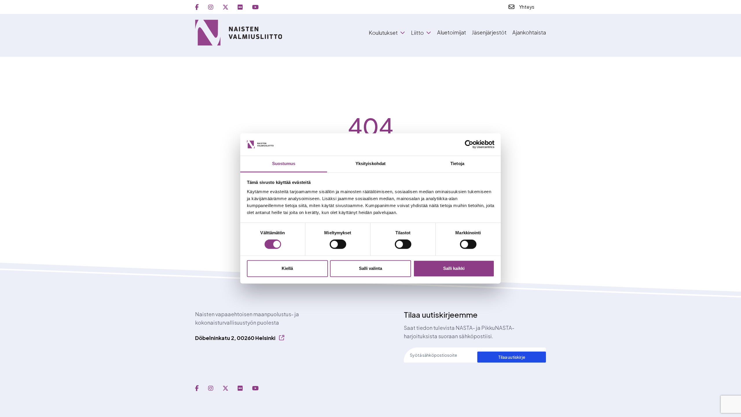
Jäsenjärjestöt (489, 32)
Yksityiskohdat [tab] (370, 163)
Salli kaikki (454, 268)
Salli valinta (370, 268)
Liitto (417, 33)
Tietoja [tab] (457, 163)
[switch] (338, 244)
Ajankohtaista (529, 32)
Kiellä (287, 268)
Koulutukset (383, 33)
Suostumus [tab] (284, 163)
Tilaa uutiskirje (511, 357)
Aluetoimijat (451, 32)
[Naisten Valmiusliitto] (238, 32)
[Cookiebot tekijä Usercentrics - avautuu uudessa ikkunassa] (469, 144)
